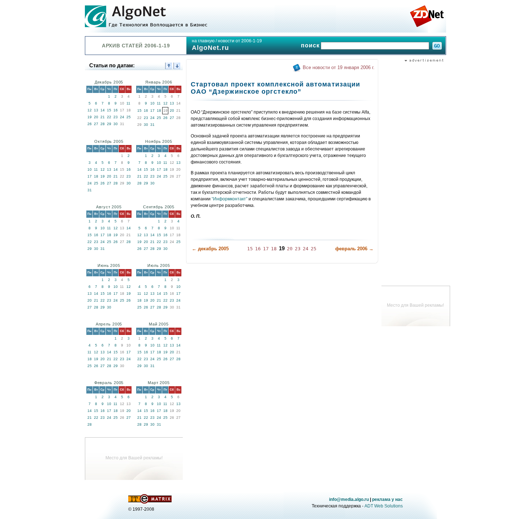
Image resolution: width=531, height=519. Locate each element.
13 (96, 110)
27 (96, 124)
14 (102, 110)
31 (152, 125)
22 (109, 117)
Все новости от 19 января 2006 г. (339, 67)
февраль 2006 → (354, 248)
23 (115, 117)
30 (115, 124)
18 (159, 110)
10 (152, 103)
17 (152, 110)
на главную (203, 40)
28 (102, 124)
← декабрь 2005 (210, 248)
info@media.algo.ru (349, 499)
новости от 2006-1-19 (240, 40)
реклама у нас (387, 499)
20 (96, 117)
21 (102, 117)
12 (89, 110)
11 (128, 103)
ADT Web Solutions (383, 506)
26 (89, 124)
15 (109, 110)
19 (89, 117)
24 (122, 117)
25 (128, 117)
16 (115, 110)
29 (109, 124)
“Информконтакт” (229, 198)
